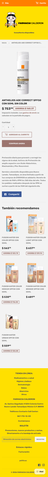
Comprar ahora (17, 143)
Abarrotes (24, 391)
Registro (40, 439)
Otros (24, 394)
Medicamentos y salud (24, 378)
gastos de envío (30, 113)
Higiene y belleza (24, 381)
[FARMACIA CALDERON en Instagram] (43, 465)
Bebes (24, 388)
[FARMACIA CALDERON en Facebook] (39, 465)
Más (7, 3)
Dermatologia (24, 385)
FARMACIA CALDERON (26, 472)
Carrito (42, 3)
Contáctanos (24, 421)
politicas (23, 460)
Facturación (24, 452)
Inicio (4, 43)
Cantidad (6, 122)
